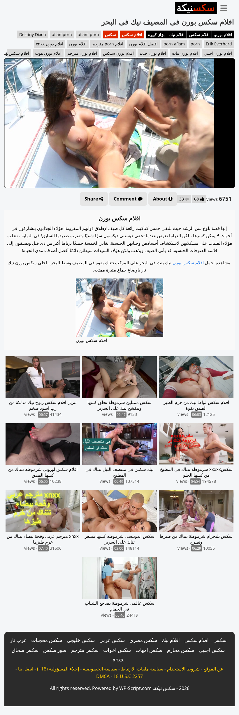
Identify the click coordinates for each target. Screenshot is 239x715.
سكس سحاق (25, 650)
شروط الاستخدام (183, 669)
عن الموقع (213, 669)
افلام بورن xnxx (49, 44)
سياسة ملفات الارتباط (142, 669)
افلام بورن (78, 44)
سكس (110, 34)
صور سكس (54, 650)
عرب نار (18, 640)
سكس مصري (143, 640)
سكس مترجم (85, 650)
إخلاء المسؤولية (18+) (58, 669)
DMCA (103, 676)
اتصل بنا (25, 669)
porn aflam (174, 44)
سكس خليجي (81, 640)
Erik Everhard (219, 44)
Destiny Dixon (32, 34)
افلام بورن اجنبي (218, 53)
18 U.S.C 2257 (128, 676)
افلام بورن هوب (48, 53)
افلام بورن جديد (153, 53)
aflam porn (88, 34)
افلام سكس (199, 34)
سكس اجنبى (212, 650)
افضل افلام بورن (143, 44)
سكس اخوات (117, 650)
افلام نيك (176, 34)
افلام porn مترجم (107, 44)
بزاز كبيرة (156, 34)
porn (195, 44)
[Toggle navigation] (226, 7)
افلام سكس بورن (188, 262)
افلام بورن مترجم (82, 53)
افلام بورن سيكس (118, 53)
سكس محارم (180, 650)
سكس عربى (112, 640)
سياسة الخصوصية (100, 669)
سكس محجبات (46, 640)
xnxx (118, 659)
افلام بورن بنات (185, 53)
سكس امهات (149, 650)
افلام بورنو (223, 34)
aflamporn (62, 34)
